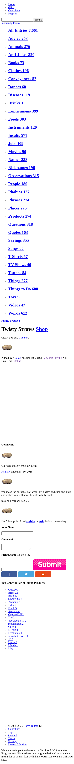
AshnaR (5, 471)
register (30, 521)
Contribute (14, 10)
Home (11, 4)
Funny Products (10, 320)
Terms (11, 738)
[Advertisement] (37, 402)
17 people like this (52, 357)
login (41, 521)
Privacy (12, 741)
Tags (10, 732)
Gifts (11, 7)
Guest (18, 357)
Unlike (17, 361)
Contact (12, 735)
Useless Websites (17, 744)
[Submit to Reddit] (43, 576)
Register (12, 13)
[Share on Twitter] (26, 576)
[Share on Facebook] (9, 576)
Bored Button (31, 725)
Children (23, 337)
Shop (42, 329)
